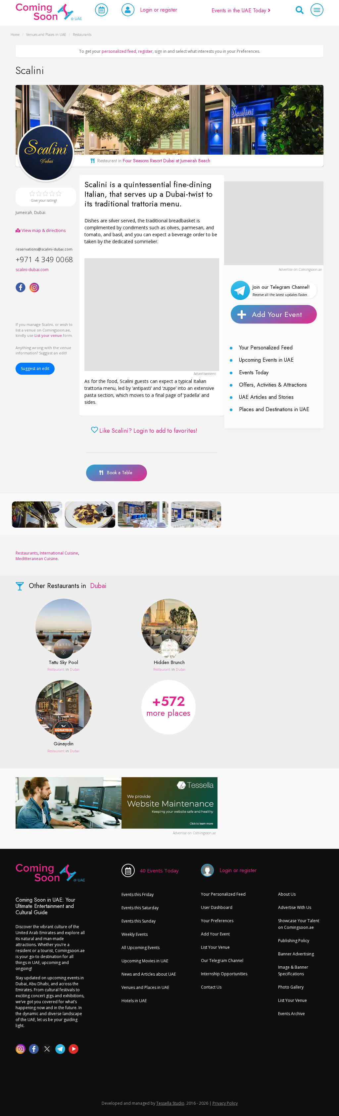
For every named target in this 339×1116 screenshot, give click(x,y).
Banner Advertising (296, 954)
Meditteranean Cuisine (37, 558)
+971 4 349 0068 (44, 259)
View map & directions (43, 230)
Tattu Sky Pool (63, 662)
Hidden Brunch (169, 662)
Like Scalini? (148, 431)
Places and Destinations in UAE (274, 409)
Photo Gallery (291, 987)
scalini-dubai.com (32, 269)
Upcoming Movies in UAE (144, 961)
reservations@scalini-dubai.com (44, 249)
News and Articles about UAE (148, 974)
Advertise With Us (294, 907)
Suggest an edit (35, 368)
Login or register (158, 10)
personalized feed (119, 51)
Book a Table (117, 472)
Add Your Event (277, 314)
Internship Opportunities (224, 974)
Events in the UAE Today (240, 10)
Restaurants (27, 553)
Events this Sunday (138, 921)
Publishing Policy (293, 940)
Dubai (39, 212)
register (145, 51)
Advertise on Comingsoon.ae (300, 269)
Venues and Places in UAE (145, 987)
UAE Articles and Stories (266, 397)
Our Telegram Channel (222, 960)
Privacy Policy (225, 1103)
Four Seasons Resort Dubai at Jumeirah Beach (166, 160)
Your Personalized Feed (266, 347)
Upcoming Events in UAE (266, 360)
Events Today (253, 372)
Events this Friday (137, 894)
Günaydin (63, 744)
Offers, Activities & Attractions (273, 385)
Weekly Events (134, 934)
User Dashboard (216, 907)
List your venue (48, 335)
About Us (287, 894)
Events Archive (291, 1013)
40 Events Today (159, 870)
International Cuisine (59, 553)
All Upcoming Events (140, 947)
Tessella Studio (170, 1103)
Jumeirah (24, 212)
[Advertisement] (151, 314)
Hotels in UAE (134, 1001)
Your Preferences (217, 921)
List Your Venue (215, 947)
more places (168, 705)
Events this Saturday (140, 908)
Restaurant (56, 669)
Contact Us (211, 987)
